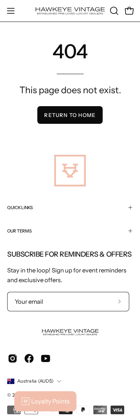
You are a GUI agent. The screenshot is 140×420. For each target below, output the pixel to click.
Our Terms (19, 231)
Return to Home (69, 115)
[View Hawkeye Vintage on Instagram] (12, 358)
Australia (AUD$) (35, 381)
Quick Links (20, 207)
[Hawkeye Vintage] (70, 11)
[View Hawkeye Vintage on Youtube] (45, 358)
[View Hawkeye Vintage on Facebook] (29, 358)
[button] (113, 11)
